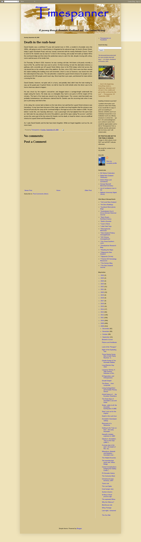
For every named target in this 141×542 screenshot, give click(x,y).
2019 (102, 295)
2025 (102, 278)
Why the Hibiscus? (108, 502)
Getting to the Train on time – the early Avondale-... (109, 429)
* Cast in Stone (105, 224)
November (106, 331)
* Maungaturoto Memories (105, 229)
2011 (102, 317)
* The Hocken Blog (106, 263)
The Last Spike (107, 486)
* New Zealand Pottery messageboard (107, 233)
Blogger (79, 528)
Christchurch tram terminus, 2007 (108, 479)
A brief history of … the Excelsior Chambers (109, 395)
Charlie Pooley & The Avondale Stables (109, 361)
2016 (102, 303)
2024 (102, 281)
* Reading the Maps (106, 250)
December (106, 328)
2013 (102, 312)
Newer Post (28, 190)
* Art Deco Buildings (106, 204)
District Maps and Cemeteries (106, 180)
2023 (102, 284)
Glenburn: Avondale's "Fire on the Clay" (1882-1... (109, 440)
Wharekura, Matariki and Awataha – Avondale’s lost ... (108, 453)
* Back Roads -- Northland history (105, 218)
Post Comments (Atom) (40, 194)
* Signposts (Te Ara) (106, 256)
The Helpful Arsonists (109, 458)
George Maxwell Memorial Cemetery (106, 185)
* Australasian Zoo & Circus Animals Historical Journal (108, 213)
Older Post (88, 190)
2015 (102, 306)
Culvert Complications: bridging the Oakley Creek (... (109, 468)
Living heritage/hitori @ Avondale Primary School (109, 389)
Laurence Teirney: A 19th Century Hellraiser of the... (108, 371)
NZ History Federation (107, 173)
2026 (102, 275)
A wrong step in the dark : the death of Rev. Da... (109, 446)
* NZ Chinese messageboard (105, 238)
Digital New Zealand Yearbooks (106, 176)
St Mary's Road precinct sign (107, 495)
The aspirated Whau (108, 499)
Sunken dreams (107, 492)
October (105, 334)
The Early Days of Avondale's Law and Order (109, 400)
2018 (102, 298)
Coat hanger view (107, 489)
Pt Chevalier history (108, 473)
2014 (102, 309)
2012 (102, 315)
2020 (102, 292)
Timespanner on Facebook (105, 39)
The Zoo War (106, 515)
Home (58, 190)
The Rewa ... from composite (108, 384)
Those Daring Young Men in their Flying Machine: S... (109, 356)
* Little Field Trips (105, 226)
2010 (102, 320)
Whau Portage (106, 508)
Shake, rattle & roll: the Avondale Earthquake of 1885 (109, 407)
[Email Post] (62, 130)
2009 (102, 323)
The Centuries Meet (108, 476)
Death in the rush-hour (109, 416)
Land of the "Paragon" (109, 347)
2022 (102, 286)
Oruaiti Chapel (106, 380)
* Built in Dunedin (105, 221)
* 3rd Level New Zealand (108, 202)
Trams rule (105, 483)
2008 (102, 326)
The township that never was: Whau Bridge (108, 462)
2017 (102, 301)
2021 (102, 289)
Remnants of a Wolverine (107, 424)
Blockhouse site (107, 505)
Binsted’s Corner (107, 339)
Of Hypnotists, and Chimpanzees (108, 377)
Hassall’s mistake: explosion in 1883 (108, 435)
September (106, 337)
